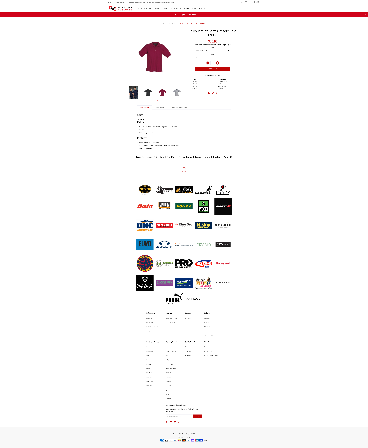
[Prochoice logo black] (184, 263)
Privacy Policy (208, 351)
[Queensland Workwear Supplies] (120, 8)
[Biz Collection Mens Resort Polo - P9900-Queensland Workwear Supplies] (133, 92)
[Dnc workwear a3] (145, 225)
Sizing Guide (149, 331)
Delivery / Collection (152, 326)
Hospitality (207, 318)
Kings (148, 355)
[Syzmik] (223, 225)
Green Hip (168, 377)
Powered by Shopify (184, 437)
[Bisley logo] (203, 225)
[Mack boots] (203, 189)
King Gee (168, 385)
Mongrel (148, 364)
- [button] (251, 2)
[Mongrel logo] (184, 190)
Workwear (207, 326)
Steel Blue (149, 377)
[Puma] (174, 298)
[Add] (217, 63)
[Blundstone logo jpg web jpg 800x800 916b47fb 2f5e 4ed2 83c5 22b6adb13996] (184, 283)
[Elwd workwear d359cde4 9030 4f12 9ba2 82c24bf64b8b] (145, 244)
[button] (258, 2)
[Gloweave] (223, 282)
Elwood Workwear (171, 368)
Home (165, 24)
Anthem (168, 347)
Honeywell (188, 355)
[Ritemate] (145, 263)
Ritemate (168, 398)
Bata (147, 347)
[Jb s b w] (223, 244)
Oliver (148, 368)
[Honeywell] (223, 264)
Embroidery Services (171, 318)
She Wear (149, 372)
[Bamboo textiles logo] (164, 263)
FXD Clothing (169, 372)
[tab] (144, 107)
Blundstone (149, 381)
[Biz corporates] (184, 244)
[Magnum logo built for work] (164, 206)
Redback (149, 385)
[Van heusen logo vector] (193, 299)
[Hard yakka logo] (164, 225)
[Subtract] (207, 63)
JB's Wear (168, 381)
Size (212, 54)
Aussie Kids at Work (171, 351)
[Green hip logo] (164, 283)
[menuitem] (242, 2)
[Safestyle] (145, 283)
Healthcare (207, 331)
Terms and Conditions (210, 347)
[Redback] (223, 190)
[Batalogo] (145, 206)
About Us (149, 318)
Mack (148, 360)
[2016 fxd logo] (203, 206)
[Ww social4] (223, 206)
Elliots (187, 347)
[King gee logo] (184, 225)
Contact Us (149, 322)
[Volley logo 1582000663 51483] (184, 206)
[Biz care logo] (203, 244)
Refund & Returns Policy (211, 355)
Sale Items (188, 318)
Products (172, 24)
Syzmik (168, 390)
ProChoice (188, 351)
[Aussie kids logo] (203, 282)
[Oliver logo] (145, 190)
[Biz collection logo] (164, 244)
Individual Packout (171, 322)
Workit (167, 394)
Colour (213, 47)
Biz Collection (169, 364)
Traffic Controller (209, 335)
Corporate (207, 322)
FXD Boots (149, 351)
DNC (167, 355)
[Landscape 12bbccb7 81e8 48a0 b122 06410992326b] (164, 190)
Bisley (167, 360)
